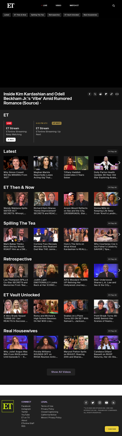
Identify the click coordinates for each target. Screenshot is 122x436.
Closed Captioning (49, 412)
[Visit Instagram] (99, 403)
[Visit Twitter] (92, 403)
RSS (23, 426)
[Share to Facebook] (89, 94)
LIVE (45, 5)
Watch (12, 140)
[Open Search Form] (113, 5)
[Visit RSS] (113, 403)
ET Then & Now (20, 15)
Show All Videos (61, 372)
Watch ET (74, 5)
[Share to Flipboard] (106, 94)
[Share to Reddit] (100, 94)
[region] (61, 53)
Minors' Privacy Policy (51, 417)
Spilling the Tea (37, 15)
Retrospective (54, 15)
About (24, 420)
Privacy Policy (47, 409)
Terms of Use (47, 406)
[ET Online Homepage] (10, 6)
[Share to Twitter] (95, 94)
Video (58, 5)
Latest (6, 15)
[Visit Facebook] (86, 403)
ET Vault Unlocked (72, 15)
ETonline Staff (27, 423)
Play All (113, 151)
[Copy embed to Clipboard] (117, 94)
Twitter (24, 412)
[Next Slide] (119, 164)
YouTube (25, 414)
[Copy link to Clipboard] (111, 94)
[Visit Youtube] (106, 402)
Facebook (25, 406)
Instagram (26, 409)
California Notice (48, 414)
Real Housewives (90, 15)
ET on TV (25, 417)
